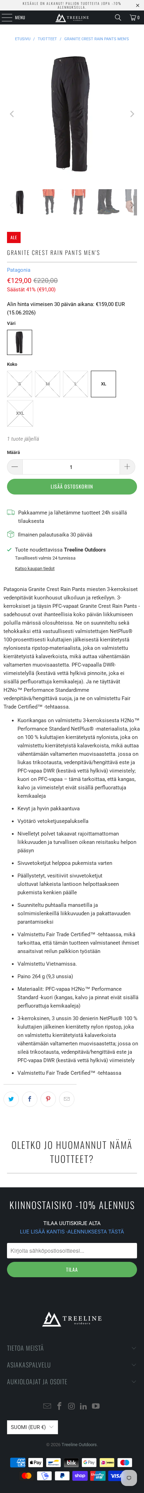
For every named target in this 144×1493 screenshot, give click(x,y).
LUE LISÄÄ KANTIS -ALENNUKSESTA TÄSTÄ (72, 1232)
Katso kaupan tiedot (35, 568)
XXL (20, 413)
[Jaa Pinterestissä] (48, 1099)
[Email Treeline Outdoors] (47, 1406)
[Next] (131, 114)
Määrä (13, 452)
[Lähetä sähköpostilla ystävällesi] (66, 1099)
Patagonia (18, 270)
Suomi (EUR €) (28, 1427)
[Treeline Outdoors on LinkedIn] (84, 1406)
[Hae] (118, 17)
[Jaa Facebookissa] (29, 1099)
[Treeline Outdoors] (72, 17)
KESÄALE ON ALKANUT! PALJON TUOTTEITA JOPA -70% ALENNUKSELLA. (72, 5)
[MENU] (3, 17)
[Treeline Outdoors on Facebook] (59, 1406)
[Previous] (12, 114)
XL (103, 383)
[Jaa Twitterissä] (11, 1099)
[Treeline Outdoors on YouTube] (96, 1406)
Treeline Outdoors (79, 1444)
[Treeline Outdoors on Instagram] (71, 1406)
